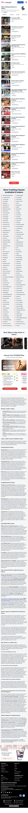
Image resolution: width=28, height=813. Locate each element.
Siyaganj (4, 300)
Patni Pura (5, 267)
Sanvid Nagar (5, 284)
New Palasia (5, 257)
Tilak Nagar (5, 310)
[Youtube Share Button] (7, 792)
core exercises (5, 628)
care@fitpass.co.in (18, 789)
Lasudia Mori (18, 236)
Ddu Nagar (18, 212)
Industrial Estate (19, 226)
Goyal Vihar (18, 220)
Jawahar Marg (19, 228)
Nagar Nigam (5, 253)
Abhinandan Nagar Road (8, 195)
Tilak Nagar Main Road (20, 310)
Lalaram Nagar (6, 236)
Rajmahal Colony (6, 273)
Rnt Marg (18, 278)
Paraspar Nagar (6, 265)
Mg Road (4, 247)
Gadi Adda (18, 216)
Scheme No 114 (6, 288)
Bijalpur (17, 207)
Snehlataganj (19, 300)
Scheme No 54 (19, 288)
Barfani (17, 203)
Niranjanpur (18, 261)
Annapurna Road (6, 197)
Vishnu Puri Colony (6, 323)
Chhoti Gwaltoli (6, 212)
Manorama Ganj (19, 244)
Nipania (4, 261)
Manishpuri (5, 244)
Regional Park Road (20, 277)
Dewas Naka (5, 214)
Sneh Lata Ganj (6, 302)
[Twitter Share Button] (3, 792)
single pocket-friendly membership (8, 577)
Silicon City (18, 298)
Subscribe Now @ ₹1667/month (10, 388)
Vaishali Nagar (6, 315)
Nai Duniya (5, 255)
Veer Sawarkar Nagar (7, 319)
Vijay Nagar (5, 321)
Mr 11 (4, 249)
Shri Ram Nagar (6, 298)
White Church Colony (20, 323)
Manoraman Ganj (6, 245)
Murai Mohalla (19, 251)
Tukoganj (18, 312)
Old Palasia (18, 263)
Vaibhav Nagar (19, 313)
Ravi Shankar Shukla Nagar (8, 277)
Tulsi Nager (5, 313)
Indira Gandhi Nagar (20, 224)
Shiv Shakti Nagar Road (7, 294)
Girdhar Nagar (19, 218)
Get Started (20, 2)
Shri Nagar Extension (7, 296)
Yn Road (17, 325)
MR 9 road (18, 249)
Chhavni (18, 210)
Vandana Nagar (6, 317)
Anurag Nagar (5, 199)
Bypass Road (5, 210)
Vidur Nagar (18, 319)
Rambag (4, 275)
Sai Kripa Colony (19, 280)
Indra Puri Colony (6, 226)
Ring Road (5, 278)
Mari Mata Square (19, 245)
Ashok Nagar (5, 201)
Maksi (17, 240)
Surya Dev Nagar (19, 306)
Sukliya (4, 306)
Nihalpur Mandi (19, 259)
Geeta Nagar (5, 218)
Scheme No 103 (19, 286)
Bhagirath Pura (6, 205)
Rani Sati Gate (19, 275)
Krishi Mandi (5, 234)
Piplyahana (18, 269)
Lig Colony (5, 238)
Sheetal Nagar (19, 290)
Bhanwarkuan (19, 205)
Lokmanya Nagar (19, 238)
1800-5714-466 (9, 789)
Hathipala (18, 222)
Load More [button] (14, 182)
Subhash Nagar (6, 304)
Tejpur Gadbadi (6, 308)
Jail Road (5, 228)
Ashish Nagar (18, 199)
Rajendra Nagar (19, 271)
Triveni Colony (6, 312)
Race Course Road (6, 271)
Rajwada (18, 273)
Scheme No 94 (6, 290)
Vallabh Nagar (19, 315)
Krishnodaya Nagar (20, 234)
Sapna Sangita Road (7, 286)
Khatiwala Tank (19, 232)
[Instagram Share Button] (5, 792)
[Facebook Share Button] (1, 792)
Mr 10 (17, 247)
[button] (4, 15)
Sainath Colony (6, 282)
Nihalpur (4, 259)
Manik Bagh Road (19, 242)
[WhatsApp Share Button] (11, 792)
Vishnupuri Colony (20, 321)
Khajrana (18, 230)
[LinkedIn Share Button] (9, 792)
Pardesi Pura (18, 265)
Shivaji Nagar (5, 292)
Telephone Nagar (19, 308)
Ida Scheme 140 (6, 224)
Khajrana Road (6, 232)
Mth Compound (6, 251)
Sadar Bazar (5, 280)
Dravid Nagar (5, 216)
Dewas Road (18, 214)
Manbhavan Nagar (6, 242)
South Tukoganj (19, 302)
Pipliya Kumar (19, 267)
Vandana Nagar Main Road (21, 317)
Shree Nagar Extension (20, 294)
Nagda (17, 253)
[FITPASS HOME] (6, 2)
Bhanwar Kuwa (6, 207)
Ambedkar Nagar (19, 195)
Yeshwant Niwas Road (7, 325)
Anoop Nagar (18, 197)
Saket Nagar (18, 282)
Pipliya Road (5, 269)
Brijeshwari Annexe (6, 209)
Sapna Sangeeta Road (20, 284)
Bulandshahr (18, 209)
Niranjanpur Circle (6, 263)
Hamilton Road (6, 222)
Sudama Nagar (19, 304)
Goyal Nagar (5, 220)
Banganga (5, 203)
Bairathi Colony (19, 201)
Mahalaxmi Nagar (6, 240)
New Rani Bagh (19, 257)
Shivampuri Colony (20, 292)
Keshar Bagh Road (6, 230)
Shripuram (18, 296)
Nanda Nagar (18, 255)
